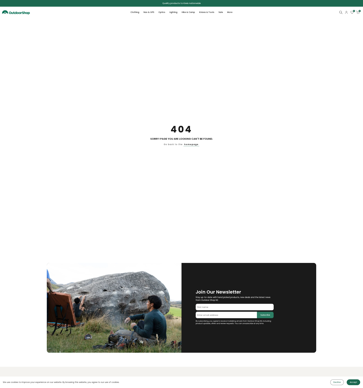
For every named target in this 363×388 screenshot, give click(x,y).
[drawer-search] (340, 12)
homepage (191, 144)
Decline (337, 382)
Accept (353, 382)
